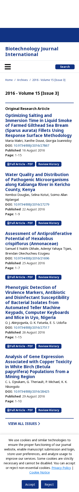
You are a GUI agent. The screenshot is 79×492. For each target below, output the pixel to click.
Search (65, 67)
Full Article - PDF (21, 164)
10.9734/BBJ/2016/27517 (31, 327)
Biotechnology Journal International (31, 51)
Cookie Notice (39, 472)
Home (9, 80)
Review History (48, 164)
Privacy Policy (61, 468)
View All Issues (23, 423)
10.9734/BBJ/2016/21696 (31, 258)
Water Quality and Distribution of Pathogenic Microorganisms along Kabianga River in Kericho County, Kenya (37, 182)
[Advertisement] (39, 13)
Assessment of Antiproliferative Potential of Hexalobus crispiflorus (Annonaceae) (38, 238)
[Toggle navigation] (8, 66)
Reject (49, 484)
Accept (30, 484)
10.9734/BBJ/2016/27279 (31, 204)
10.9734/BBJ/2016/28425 (31, 391)
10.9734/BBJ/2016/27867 (31, 145)
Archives (22, 80)
